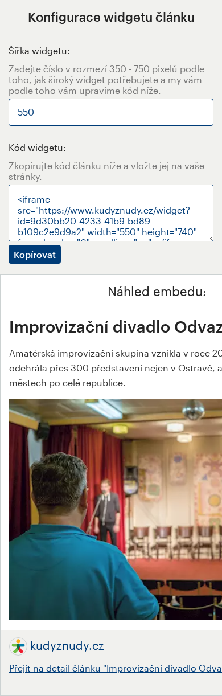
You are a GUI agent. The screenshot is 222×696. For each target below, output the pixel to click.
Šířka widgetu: (39, 50)
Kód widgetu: (37, 147)
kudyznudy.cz (67, 645)
